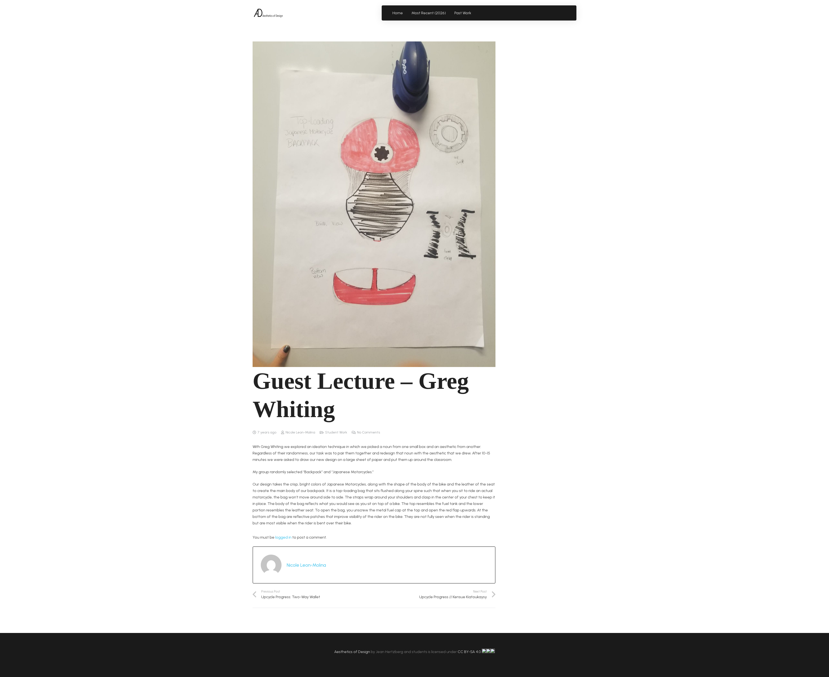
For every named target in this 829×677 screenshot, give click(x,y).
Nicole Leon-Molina (300, 432)
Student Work (336, 432)
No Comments (368, 432)
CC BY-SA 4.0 (470, 651)
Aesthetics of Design (352, 651)
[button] (473, 13)
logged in (283, 537)
